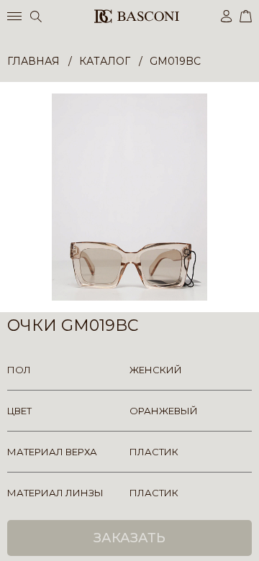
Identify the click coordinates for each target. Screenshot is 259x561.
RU (249, 537)
